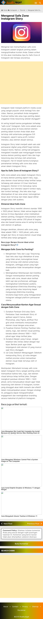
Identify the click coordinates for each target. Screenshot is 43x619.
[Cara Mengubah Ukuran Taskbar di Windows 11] (21, 503)
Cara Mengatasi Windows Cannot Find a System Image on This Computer (19, 460)
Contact (15, 606)
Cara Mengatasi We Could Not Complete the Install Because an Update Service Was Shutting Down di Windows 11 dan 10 (20, 433)
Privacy (25, 606)
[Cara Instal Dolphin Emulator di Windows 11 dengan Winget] (21, 474)
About (5, 606)
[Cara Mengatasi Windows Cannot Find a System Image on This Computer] (21, 446)
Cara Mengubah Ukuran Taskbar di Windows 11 (19, 516)
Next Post (8, 523)
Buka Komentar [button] (21, 544)
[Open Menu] (35, 3)
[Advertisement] (21, 82)
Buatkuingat (24, 617)
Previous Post (33, 523)
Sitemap (35, 606)
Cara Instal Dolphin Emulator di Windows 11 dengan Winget (20, 488)
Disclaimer (21, 610)
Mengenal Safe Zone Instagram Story (15, 17)
